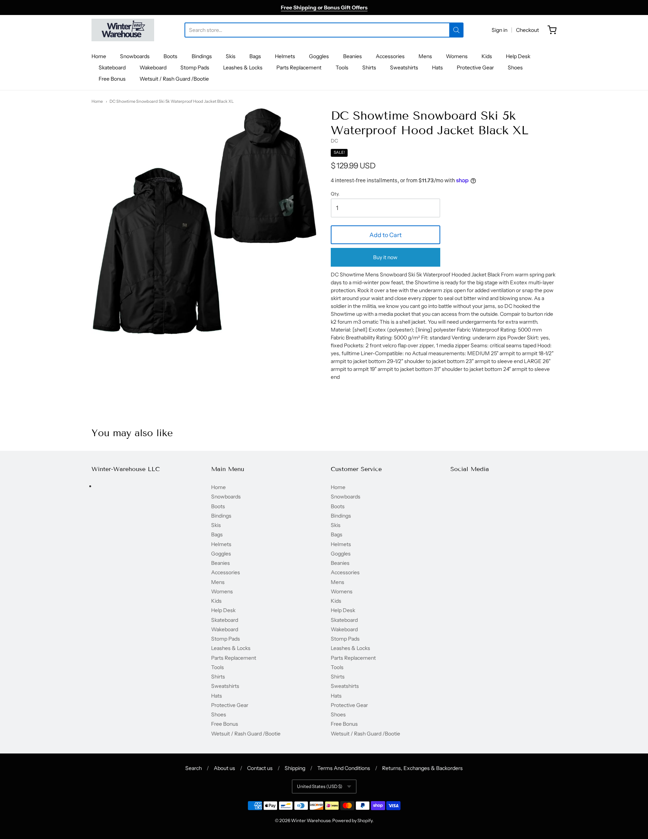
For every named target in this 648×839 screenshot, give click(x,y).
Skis (231, 56)
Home (99, 56)
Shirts (369, 67)
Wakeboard (153, 67)
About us (224, 768)
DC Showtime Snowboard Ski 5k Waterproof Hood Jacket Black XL (172, 101)
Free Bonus (112, 78)
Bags (255, 56)
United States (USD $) (319, 786)
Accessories (390, 56)
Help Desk (518, 56)
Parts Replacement (298, 67)
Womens (457, 56)
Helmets (285, 56)
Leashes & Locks (242, 67)
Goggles (319, 56)
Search (193, 768)
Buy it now (385, 257)
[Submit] (456, 30)
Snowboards (135, 56)
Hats (437, 67)
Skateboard (112, 67)
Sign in (499, 30)
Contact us (260, 768)
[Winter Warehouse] (123, 30)
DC (334, 141)
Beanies (352, 56)
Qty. (335, 194)
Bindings (202, 56)
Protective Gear (475, 67)
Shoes (515, 67)
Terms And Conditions (343, 768)
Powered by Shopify (352, 820)
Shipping (295, 768)
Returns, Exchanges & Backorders (422, 768)
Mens (425, 56)
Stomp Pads (194, 67)
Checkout (527, 30)
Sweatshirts (404, 67)
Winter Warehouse (310, 820)
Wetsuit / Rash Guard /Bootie (174, 78)
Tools (342, 67)
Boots (170, 56)
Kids (487, 56)
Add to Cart (385, 235)
